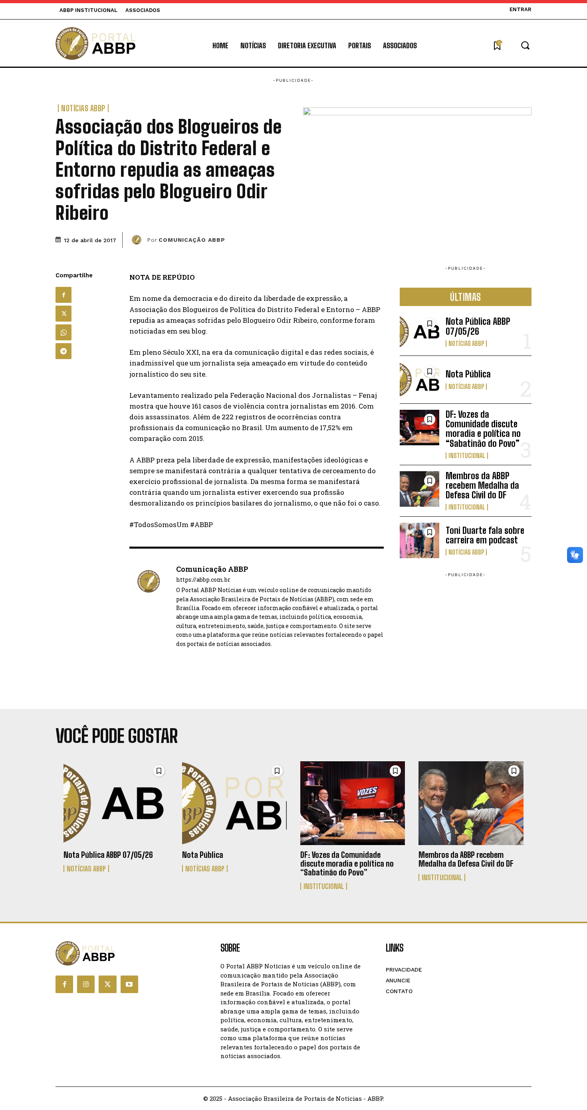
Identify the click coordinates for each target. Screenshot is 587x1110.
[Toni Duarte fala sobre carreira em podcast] (419, 540)
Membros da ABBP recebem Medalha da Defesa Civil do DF (482, 485)
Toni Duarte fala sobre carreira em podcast (485, 535)
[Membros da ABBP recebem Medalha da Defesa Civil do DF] (419, 489)
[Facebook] (63, 295)
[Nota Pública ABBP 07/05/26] (419, 332)
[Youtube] (129, 984)
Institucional (466, 455)
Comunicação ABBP (192, 240)
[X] (63, 314)
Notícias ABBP (83, 108)
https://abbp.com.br (203, 580)
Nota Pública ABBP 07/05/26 (478, 326)
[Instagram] (86, 984)
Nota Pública (468, 374)
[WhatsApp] (63, 332)
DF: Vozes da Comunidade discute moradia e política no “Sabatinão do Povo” (483, 429)
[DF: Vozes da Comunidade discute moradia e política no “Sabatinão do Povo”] (419, 427)
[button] (515, 45)
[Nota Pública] (419, 379)
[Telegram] (63, 351)
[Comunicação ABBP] (138, 240)
